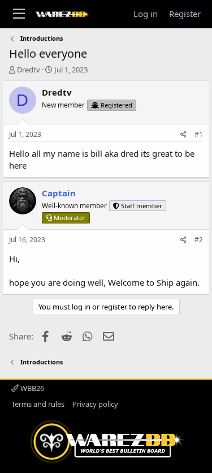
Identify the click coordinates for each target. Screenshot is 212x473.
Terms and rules (37, 404)
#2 (198, 239)
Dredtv (28, 69)
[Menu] (19, 14)
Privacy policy (95, 404)
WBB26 (31, 388)
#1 (198, 134)
